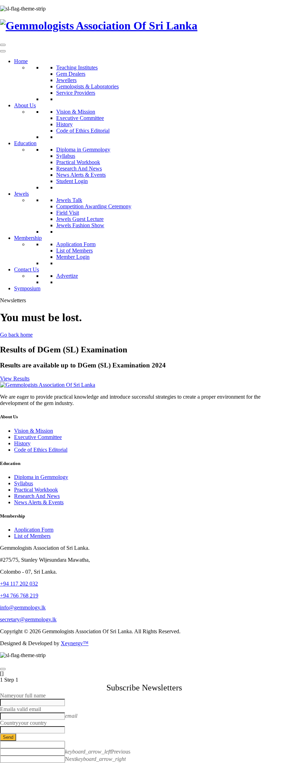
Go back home (16, 335)
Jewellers (66, 80)
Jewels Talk (69, 200)
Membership (28, 238)
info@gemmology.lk (23, 607)
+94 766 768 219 (19, 596)
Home (21, 61)
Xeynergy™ (75, 643)
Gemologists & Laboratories (87, 86)
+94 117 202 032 (19, 584)
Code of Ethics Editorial (83, 131)
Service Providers (75, 93)
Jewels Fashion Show (80, 225)
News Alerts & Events (81, 175)
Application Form (76, 244)
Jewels (21, 194)
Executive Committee (80, 118)
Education (25, 143)
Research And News (79, 168)
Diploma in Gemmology (83, 150)
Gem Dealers (70, 74)
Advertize (67, 276)
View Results (15, 379)
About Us (25, 105)
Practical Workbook (78, 162)
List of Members (74, 251)
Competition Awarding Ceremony (93, 206)
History (64, 124)
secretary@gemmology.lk (28, 619)
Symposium (27, 288)
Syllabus (65, 156)
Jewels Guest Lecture (80, 219)
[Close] (3, 669)
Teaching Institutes (77, 67)
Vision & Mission (75, 112)
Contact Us (26, 269)
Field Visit (67, 213)
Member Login (73, 257)
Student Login (72, 181)
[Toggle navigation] (3, 45)
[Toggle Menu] (3, 51)
